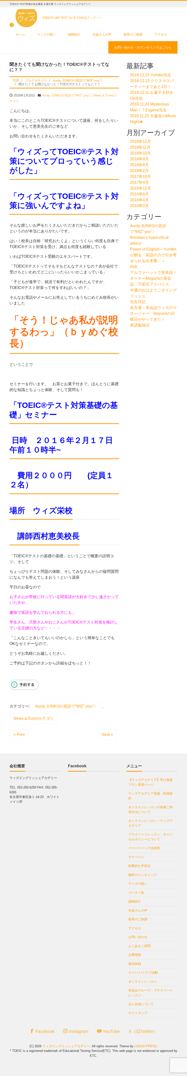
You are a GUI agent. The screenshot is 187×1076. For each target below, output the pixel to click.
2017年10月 (140, 176)
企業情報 (134, 955)
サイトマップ (137, 1013)
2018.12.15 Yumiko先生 (150, 75)
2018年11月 (140, 147)
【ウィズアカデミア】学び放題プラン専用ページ (150, 782)
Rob (133, 267)
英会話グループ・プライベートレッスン (150, 993)
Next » (107, 734)
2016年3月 (139, 206)
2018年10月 (140, 153)
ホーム (20, 34)
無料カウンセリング (142, 875)
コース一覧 (136, 892)
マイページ (136, 857)
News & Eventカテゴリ (34, 718)
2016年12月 (140, 188)
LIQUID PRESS (145, 1046)
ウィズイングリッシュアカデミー (66, 1046)
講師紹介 (74, 34)
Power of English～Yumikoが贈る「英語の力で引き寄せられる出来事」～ (153, 255)
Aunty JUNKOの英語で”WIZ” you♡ (67, 95)
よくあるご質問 (139, 946)
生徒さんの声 (102, 34)
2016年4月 (139, 200)
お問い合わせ (137, 937)
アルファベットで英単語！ (153, 272)
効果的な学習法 (139, 866)
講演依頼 (134, 964)
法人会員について (141, 1004)
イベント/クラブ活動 (143, 972)
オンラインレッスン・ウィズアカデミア (150, 823)
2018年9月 (139, 159)
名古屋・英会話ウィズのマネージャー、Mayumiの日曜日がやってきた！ (153, 313)
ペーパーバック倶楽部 (144, 848)
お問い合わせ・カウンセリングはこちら (142, 47)
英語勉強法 (140, 325)
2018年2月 (139, 171)
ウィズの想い (46, 34)
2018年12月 (140, 141)
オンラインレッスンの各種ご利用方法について (150, 809)
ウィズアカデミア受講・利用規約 (150, 796)
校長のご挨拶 (132, 34)
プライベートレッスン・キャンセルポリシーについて (150, 837)
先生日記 (138, 302)
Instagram (78, 1031)
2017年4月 (139, 182)
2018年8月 (139, 165)
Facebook (44, 1031)
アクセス (160, 34)
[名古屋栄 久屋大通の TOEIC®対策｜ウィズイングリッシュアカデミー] (24, 16)
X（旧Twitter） (143, 1031)
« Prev (19, 734)
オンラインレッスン (142, 981)
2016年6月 (139, 194)
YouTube (111, 1031)
